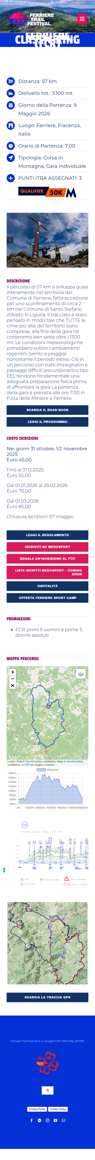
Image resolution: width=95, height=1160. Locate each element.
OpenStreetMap (33, 761)
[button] (10, 240)
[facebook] (31, 1120)
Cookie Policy (58, 1109)
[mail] (63, 1120)
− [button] (12, 678)
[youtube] (55, 1120)
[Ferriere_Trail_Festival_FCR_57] (47, 817)
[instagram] (47, 1120)
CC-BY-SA (27, 764)
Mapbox (50, 764)
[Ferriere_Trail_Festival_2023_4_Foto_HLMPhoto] (47, 240)
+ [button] (12, 672)
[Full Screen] (12, 685)
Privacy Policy (37, 1109)
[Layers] (81, 674)
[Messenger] (39, 1120)
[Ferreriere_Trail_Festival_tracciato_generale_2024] (47, 904)
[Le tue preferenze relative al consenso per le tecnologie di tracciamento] (4, 870)
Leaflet (11, 761)
